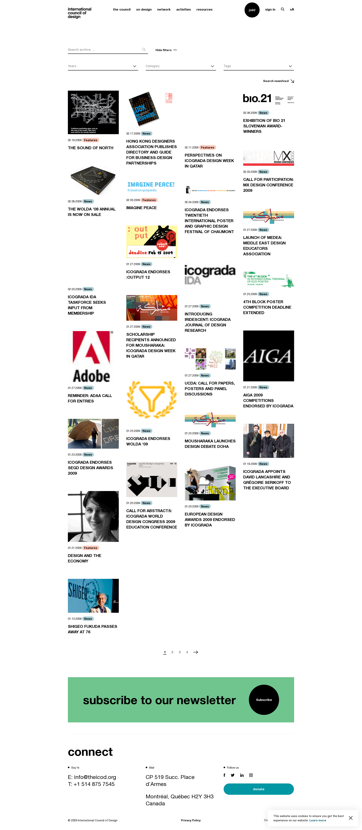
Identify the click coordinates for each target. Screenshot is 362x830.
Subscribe (264, 700)
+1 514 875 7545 (94, 784)
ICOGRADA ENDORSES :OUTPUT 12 (148, 274)
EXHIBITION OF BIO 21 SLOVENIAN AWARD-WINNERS (264, 126)
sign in (270, 9)
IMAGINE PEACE (141, 207)
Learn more (317, 820)
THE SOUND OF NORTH (90, 147)
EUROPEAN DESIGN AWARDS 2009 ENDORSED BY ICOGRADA (210, 519)
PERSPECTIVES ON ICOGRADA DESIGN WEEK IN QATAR (209, 160)
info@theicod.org (95, 777)
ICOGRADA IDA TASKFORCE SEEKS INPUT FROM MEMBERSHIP (87, 305)
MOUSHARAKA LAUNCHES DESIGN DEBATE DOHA (210, 444)
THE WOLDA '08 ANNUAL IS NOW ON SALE (92, 212)
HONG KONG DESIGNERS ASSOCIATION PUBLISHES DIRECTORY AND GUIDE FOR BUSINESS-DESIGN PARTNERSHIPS (151, 152)
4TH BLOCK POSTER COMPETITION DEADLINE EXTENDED (267, 307)
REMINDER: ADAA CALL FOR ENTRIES (90, 398)
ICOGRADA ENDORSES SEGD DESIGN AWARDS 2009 (90, 468)
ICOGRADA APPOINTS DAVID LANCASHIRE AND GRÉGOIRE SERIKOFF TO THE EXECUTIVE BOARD (267, 479)
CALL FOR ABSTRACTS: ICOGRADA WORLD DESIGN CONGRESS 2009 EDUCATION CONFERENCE (151, 518)
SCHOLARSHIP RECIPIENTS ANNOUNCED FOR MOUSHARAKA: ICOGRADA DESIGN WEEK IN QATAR (151, 345)
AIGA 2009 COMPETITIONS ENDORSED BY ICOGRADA (268, 400)
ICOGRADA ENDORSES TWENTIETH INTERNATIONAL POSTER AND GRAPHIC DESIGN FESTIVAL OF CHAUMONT (209, 220)
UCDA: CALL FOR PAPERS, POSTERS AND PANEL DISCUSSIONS (210, 388)
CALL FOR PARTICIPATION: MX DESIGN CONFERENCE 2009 (268, 185)
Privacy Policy (191, 820)
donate (259, 789)
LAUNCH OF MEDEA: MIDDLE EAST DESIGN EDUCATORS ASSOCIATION (264, 245)
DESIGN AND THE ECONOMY (84, 558)
